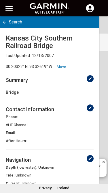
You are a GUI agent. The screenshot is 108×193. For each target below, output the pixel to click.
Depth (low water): (21, 167)
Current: (13, 183)
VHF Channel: (17, 125)
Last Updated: (18, 55)
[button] (100, 166)
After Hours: (16, 141)
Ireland (63, 188)
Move (61, 67)
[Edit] (90, 78)
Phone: (12, 117)
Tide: (10, 175)
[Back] (4, 22)
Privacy (45, 188)
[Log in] (90, 11)
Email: (11, 132)
